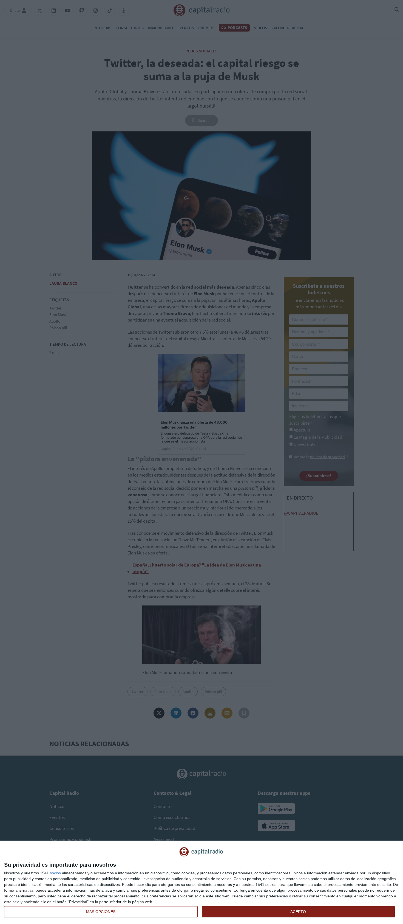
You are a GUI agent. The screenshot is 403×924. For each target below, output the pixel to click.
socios (55, 873)
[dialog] (201, 882)
